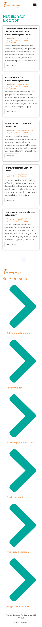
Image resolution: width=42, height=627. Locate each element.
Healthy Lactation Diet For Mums (18, 169)
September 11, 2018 (25, 175)
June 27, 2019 (23, 38)
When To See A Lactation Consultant (17, 125)
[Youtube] (20, 278)
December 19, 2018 (25, 130)
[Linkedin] (26, 278)
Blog (8, 40)
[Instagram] (10, 278)
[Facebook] (4, 278)
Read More (11, 65)
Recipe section (10, 42)
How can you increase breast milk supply (20, 214)
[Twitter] (15, 278)
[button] (35, 4)
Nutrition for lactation (19, 40)
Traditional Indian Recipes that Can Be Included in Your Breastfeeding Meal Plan (20, 31)
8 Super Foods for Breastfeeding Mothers (16, 79)
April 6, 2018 (22, 219)
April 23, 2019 (23, 84)
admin (11, 38)
